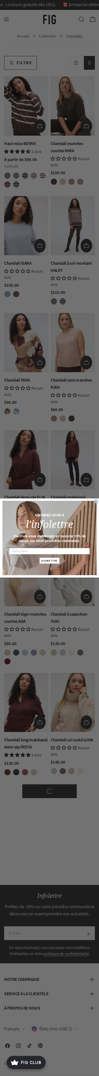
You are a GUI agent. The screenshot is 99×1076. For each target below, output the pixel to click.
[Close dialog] (96, 501)
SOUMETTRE (49, 560)
